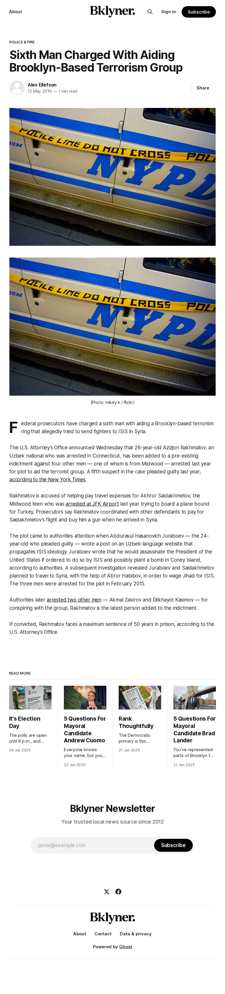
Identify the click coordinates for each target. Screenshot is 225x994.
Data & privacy (136, 934)
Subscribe (199, 12)
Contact (103, 934)
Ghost (125, 946)
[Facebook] (118, 892)
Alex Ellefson (42, 85)
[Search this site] (150, 11)
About (15, 11)
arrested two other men (74, 600)
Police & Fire (22, 42)
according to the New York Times (47, 479)
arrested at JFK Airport (92, 504)
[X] (107, 892)
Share (203, 88)
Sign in (168, 11)
